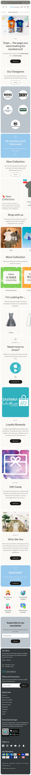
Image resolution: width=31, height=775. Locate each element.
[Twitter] (11, 746)
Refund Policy (5, 763)
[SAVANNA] (15, 7)
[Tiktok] (19, 746)
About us (4, 695)
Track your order (6, 704)
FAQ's (3, 714)
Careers (4, 711)
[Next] (28, 2)
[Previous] (3, 2)
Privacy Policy (18, 763)
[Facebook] (3, 746)
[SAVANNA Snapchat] (23, 746)
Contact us (5, 709)
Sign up (15, 641)
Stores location (6, 697)
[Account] (22, 7)
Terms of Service (25, 763)
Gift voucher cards (7, 702)
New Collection (14, 12)
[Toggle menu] (3, 7)
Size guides (5, 707)
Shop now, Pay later (7, 700)
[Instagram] (7, 746)
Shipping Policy (12, 763)
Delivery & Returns (6, 765)
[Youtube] (15, 746)
